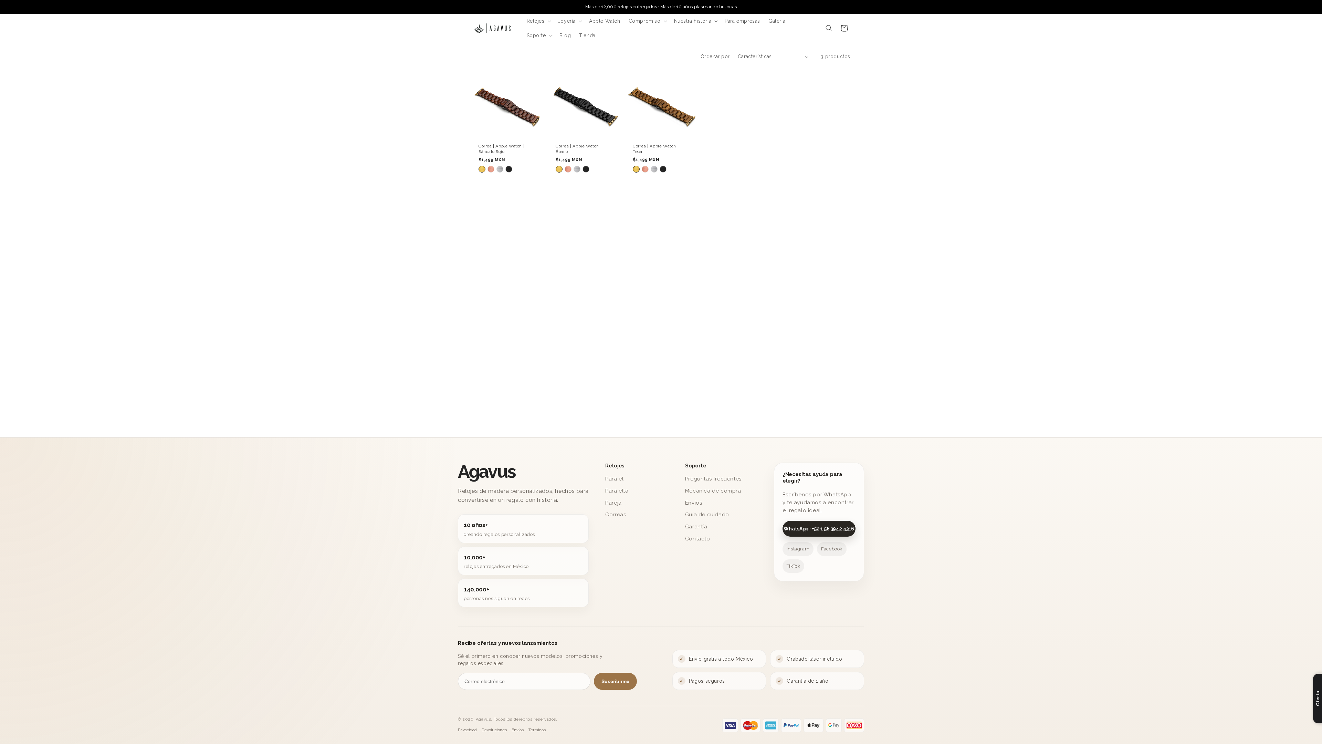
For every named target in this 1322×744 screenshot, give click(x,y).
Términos (537, 729)
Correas (615, 515)
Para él (614, 479)
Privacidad (467, 729)
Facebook (831, 548)
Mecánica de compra (713, 491)
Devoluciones (494, 729)
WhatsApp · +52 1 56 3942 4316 (819, 528)
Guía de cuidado (707, 515)
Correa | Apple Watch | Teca (656, 149)
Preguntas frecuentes (713, 479)
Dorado (482, 169)
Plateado (499, 169)
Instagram (798, 548)
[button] (538, 21)
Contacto (697, 539)
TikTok (793, 566)
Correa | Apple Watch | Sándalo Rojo (501, 149)
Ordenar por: (716, 56)
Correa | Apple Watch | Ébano (578, 149)
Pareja (613, 503)
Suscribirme (615, 681)
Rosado (490, 169)
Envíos (693, 503)
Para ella (616, 491)
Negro (508, 169)
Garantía (696, 527)
